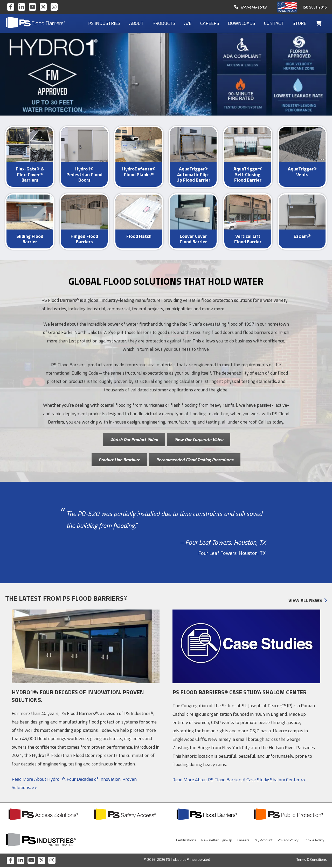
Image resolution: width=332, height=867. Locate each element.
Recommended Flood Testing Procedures (194, 459)
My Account (263, 840)
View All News (305, 600)
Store (299, 23)
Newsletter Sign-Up (216, 840)
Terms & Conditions (311, 859)
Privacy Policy (288, 840)
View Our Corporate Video (198, 439)
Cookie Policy (314, 840)
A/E (187, 23)
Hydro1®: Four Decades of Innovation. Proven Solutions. (78, 696)
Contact (274, 23)
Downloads (241, 23)
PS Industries (104, 23)
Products (164, 23)
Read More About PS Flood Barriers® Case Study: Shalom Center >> (239, 779)
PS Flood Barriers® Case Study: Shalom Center (239, 692)
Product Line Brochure (119, 459)
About (136, 23)
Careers (209, 23)
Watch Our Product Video (134, 439)
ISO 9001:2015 (315, 7)
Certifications (186, 840)
